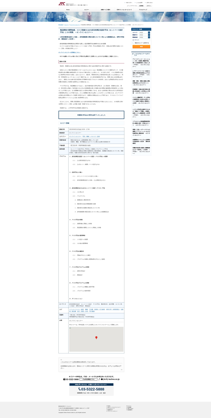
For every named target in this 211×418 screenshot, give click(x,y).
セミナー (129, 405)
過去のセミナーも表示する (142, 43)
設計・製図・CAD (82, 311)
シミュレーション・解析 (76, 309)
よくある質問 (139, 2)
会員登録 (141, 5)
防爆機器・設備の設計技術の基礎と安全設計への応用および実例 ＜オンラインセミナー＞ (141, 91)
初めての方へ (129, 2)
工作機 (91, 309)
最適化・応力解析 (99, 309)
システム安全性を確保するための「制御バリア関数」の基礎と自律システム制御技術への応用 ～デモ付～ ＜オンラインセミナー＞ (142, 113)
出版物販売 (129, 409)
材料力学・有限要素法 (112, 309)
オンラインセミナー (75, 136)
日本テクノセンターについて (114, 407)
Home (109, 405)
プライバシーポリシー (112, 411)
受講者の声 (110, 409)
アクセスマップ (111, 408)
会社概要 (129, 407)
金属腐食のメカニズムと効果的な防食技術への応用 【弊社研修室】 (141, 141)
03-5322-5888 (92, 389)
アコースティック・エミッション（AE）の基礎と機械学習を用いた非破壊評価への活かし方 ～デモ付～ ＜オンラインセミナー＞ (142, 62)
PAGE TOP (204, 404)
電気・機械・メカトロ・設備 (91, 136)
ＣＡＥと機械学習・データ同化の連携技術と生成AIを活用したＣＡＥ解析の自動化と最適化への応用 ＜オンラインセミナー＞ (141, 101)
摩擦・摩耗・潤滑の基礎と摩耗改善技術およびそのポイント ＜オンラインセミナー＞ (141, 82)
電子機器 (92, 311)
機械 (86, 309)
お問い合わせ (149, 2)
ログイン (149, 5)
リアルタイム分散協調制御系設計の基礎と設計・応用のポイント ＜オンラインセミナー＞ (141, 123)
